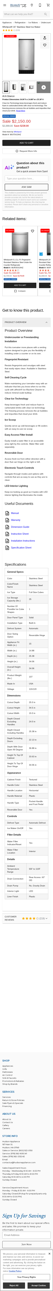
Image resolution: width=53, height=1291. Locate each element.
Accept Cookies (39, 1285)
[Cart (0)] (48, 5)
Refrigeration (20, 22)
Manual (15, 513)
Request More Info (28, 151)
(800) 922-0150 (26, 1150)
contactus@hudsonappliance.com (18, 1162)
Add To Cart (27, 143)
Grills (4, 1069)
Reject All (14, 1285)
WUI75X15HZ (15, 135)
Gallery (5, 1125)
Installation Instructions (23, 540)
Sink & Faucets (9, 1078)
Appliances (7, 22)
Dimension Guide (20, 527)
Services (6, 1097)
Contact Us (7, 1122)
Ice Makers (33, 22)
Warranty (15, 520)
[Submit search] (45, 14)
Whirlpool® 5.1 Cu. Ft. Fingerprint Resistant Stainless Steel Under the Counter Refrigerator (18, 262)
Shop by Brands (9, 1084)
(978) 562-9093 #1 (19, 1153)
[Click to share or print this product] (44, 38)
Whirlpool (17, 132)
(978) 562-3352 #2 (16, 1156)
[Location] (31, 5)
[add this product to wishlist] (44, 45)
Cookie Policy (15, 1271)
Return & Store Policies (13, 1100)
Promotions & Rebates (13, 1081)
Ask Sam (27, 187)
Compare (22, 291)
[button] (4, 5)
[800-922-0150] (40, 5)
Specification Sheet (21, 547)
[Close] (49, 1253)
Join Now (26, 1244)
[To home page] (18, 6)
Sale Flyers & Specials (12, 1103)
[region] (26, 1270)
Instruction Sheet (20, 534)
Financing (7, 1106)
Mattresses (7, 1072)
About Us (6, 1119)
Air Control (7, 1075)
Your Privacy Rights (26, 1277)
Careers (6, 1128)
